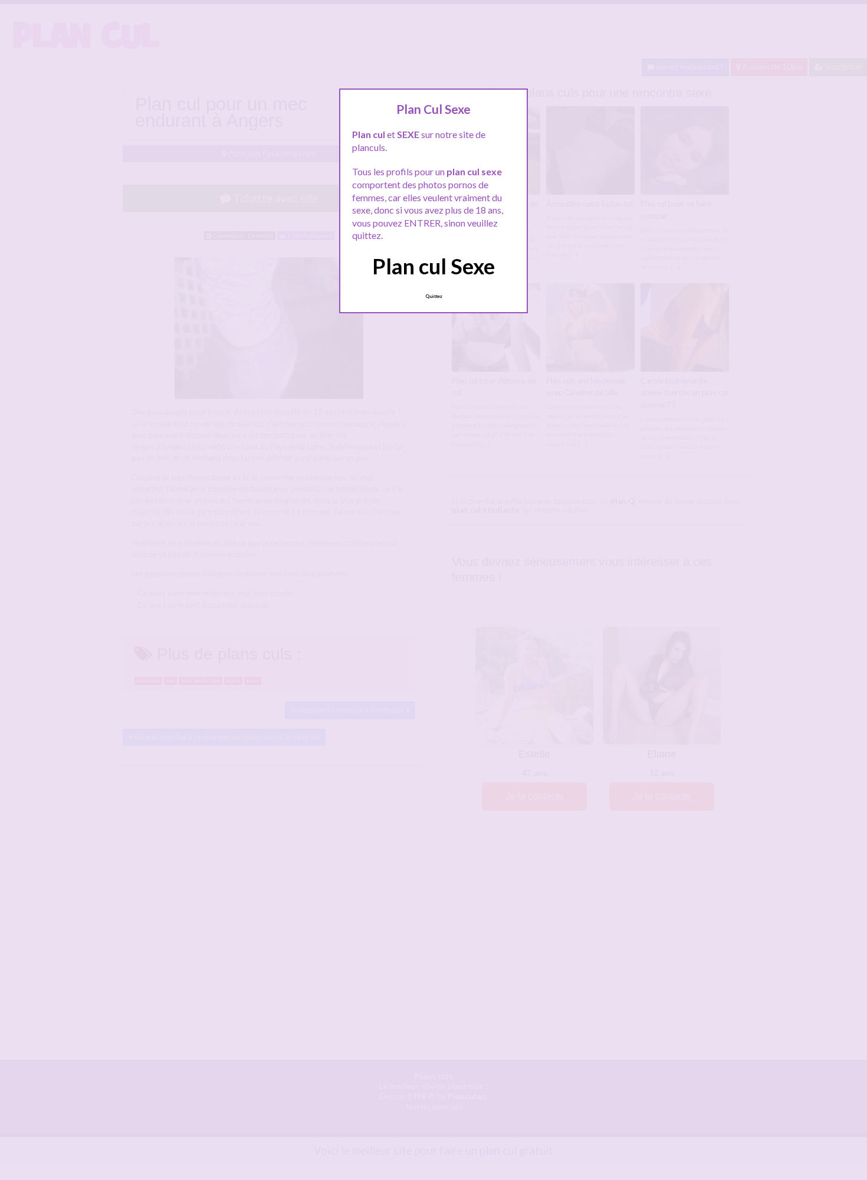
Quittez (433, 296)
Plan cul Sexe (433, 266)
